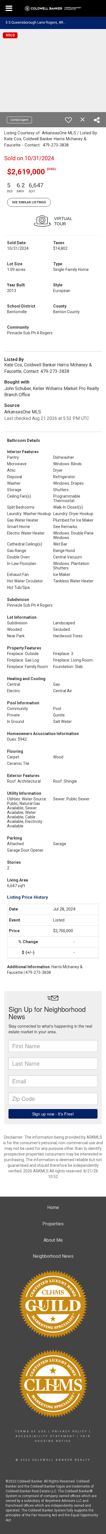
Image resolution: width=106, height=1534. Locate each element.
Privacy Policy (69, 1431)
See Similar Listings (29, 202)
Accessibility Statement (45, 1436)
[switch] (68, 120)
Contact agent (19, 119)
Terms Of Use (31, 1431)
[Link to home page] (53, 8)
